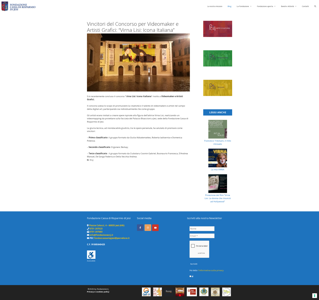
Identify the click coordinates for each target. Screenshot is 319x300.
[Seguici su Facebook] (140, 227)
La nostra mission (214, 6)
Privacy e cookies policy (98, 291)
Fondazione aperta (265, 6)
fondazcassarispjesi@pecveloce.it (112, 238)
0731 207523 (96, 228)
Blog (229, 6)
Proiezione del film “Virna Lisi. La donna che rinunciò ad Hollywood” (218, 198)
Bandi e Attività (287, 6)
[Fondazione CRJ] (19, 6)
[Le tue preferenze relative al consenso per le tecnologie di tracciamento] (314, 295)
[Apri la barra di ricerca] (315, 6)
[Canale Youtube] (155, 227)
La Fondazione (243, 6)
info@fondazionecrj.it (101, 235)
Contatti (305, 6)
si (192, 276)
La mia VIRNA (217, 169)
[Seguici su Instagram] (148, 227)
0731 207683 (96, 231)
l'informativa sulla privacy (211, 270)
